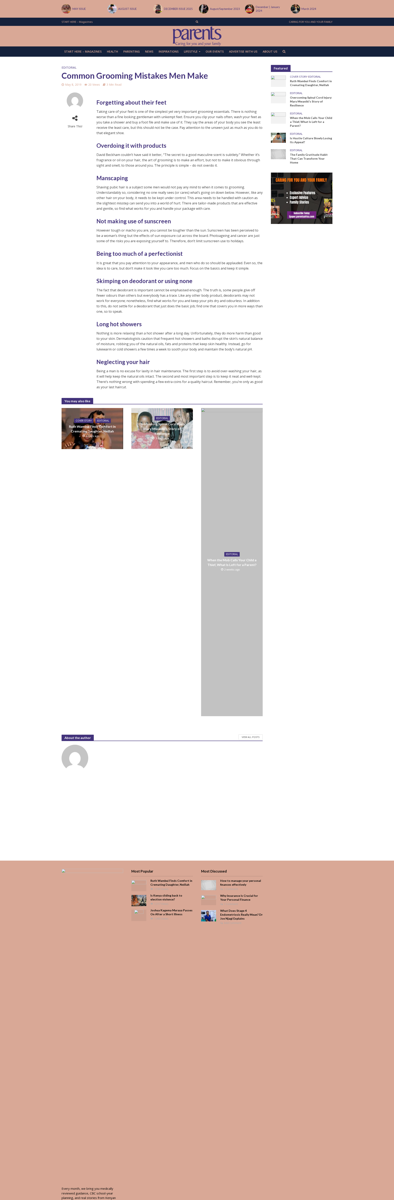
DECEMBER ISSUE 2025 (178, 8)
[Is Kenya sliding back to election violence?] (138, 900)
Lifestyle (191, 51)
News (149, 51)
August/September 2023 (225, 8)
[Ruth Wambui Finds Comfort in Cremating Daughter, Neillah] (278, 81)
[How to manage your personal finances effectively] (208, 885)
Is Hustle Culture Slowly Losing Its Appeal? (311, 140)
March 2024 (308, 8)
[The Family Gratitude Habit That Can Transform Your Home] (278, 154)
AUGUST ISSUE (127, 8)
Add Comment (232, 923)
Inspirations (169, 51)
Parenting (131, 51)
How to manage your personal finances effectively (240, 882)
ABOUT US (270, 51)
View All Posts (250, 737)
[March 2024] (295, 9)
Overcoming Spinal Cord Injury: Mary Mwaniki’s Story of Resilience (162, 428)
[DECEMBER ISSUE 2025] (157, 9)
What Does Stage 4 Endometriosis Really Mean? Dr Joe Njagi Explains (241, 914)
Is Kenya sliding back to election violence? (166, 897)
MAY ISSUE (79, 8)
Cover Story (84, 420)
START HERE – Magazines (77, 22)
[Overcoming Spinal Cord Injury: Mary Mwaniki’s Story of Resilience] (278, 97)
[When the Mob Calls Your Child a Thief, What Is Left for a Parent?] (278, 117)
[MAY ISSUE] (66, 9)
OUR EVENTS (215, 51)
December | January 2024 (268, 8)
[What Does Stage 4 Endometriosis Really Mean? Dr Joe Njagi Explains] (208, 915)
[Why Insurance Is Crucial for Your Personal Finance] (208, 900)
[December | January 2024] (249, 9)
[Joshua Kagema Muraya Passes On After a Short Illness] (138, 915)
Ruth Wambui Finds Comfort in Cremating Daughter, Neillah (92, 428)
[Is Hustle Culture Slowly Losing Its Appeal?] (278, 137)
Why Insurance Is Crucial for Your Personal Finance (239, 897)
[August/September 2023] (203, 9)
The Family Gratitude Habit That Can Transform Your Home (309, 158)
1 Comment (231, 889)
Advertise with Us (243, 51)
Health (112, 51)
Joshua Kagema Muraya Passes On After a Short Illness (171, 912)
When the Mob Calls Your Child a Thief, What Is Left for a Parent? (232, 562)
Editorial (69, 67)
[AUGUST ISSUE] (111, 9)
